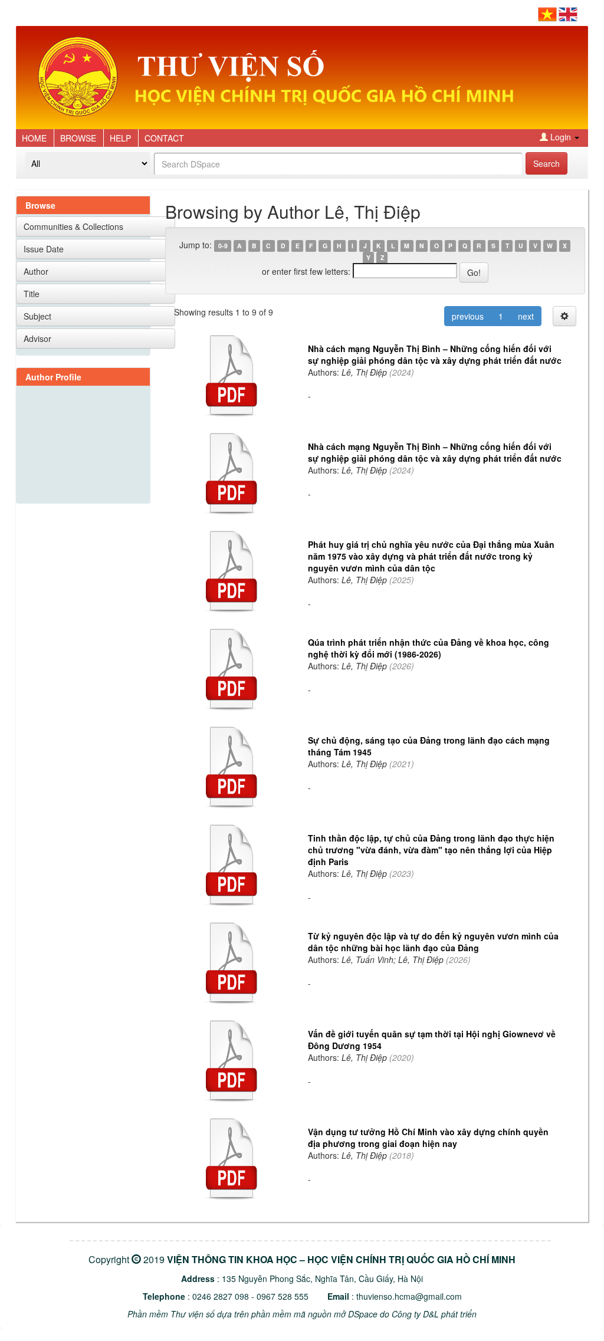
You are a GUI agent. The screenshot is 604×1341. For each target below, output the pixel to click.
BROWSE (78, 138)
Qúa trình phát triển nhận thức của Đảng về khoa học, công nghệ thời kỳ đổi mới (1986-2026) (428, 648)
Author (36, 271)
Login (560, 137)
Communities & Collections (73, 226)
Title (32, 294)
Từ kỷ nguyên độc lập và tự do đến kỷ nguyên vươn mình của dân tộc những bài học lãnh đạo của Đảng (433, 942)
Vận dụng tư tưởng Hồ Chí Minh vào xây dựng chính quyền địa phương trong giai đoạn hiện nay (428, 1137)
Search (546, 163)
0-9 (223, 245)
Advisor (37, 338)
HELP (120, 138)
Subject (37, 316)
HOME (34, 138)
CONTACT (164, 138)
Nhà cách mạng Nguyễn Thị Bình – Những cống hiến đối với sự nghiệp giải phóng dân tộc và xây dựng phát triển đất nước (435, 354)
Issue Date (44, 249)
